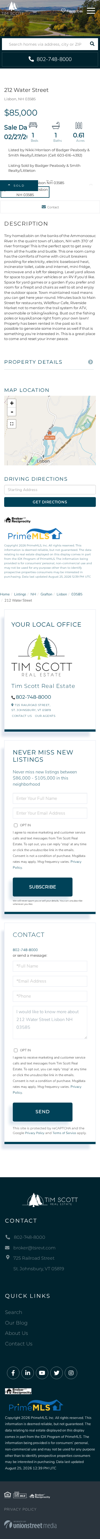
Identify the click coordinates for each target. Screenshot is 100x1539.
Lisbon (62, 594)
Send (43, 1111)
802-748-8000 (53, 59)
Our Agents (45, 716)
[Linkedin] (28, 1373)
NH (33, 594)
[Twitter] (56, 1373)
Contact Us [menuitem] (18, 1344)
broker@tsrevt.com (34, 1247)
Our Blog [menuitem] (16, 1323)
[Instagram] (71, 1373)
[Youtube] (42, 1373)
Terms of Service (64, 1133)
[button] (92, 44)
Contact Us (22, 716)
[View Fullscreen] (12, 424)
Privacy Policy (34, 1133)
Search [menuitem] (13, 1312)
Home (5, 594)
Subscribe (42, 887)
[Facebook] (13, 1373)
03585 (76, 594)
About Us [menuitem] (16, 1333)
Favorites (74, 11)
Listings (20, 594)
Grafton (46, 594)
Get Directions (50, 502)
